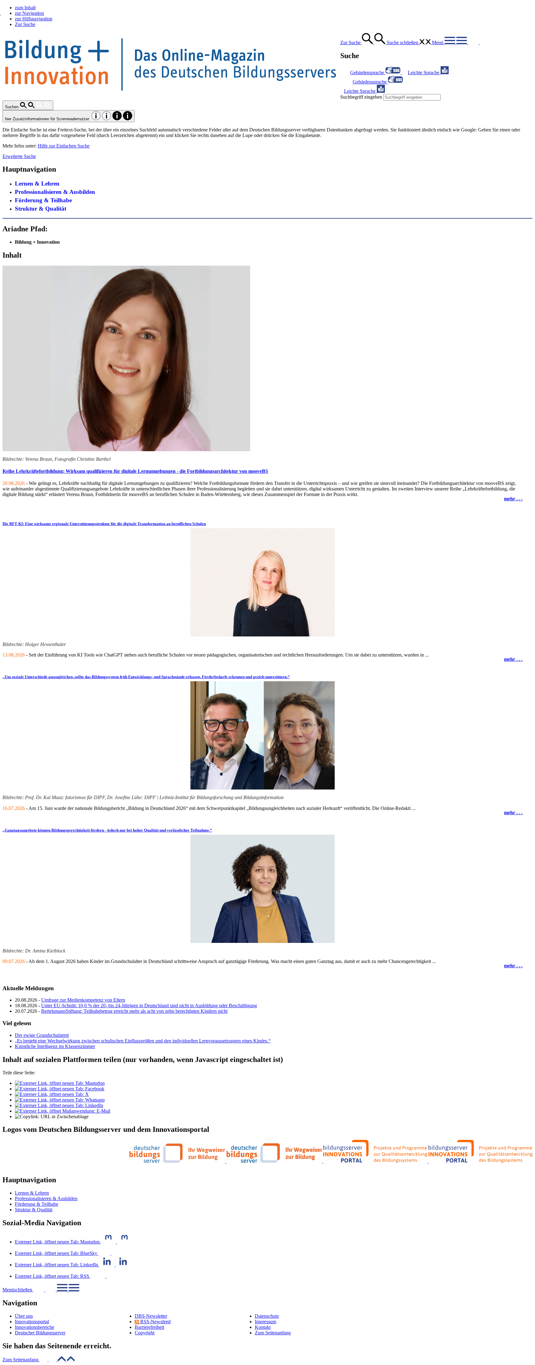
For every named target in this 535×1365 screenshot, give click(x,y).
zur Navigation (29, 13)
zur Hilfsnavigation (33, 18)
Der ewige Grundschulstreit (42, 1035)
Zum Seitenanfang (273, 1332)
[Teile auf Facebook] (59, 1088)
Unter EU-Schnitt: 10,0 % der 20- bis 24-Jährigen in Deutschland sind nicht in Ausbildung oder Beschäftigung (149, 1005)
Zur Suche (25, 24)
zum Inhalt (25, 7)
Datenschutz (267, 1316)
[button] (38, 1359)
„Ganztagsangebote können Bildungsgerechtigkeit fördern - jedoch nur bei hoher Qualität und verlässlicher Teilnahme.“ (107, 830)
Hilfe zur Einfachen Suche (63, 145)
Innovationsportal (32, 1321)
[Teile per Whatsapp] (60, 1099)
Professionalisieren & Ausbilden (55, 192)
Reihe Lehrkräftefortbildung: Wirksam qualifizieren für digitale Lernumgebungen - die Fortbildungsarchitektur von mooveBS (135, 471)
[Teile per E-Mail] (62, 1111)
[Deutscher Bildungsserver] (226, 1161)
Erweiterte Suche (19, 156)
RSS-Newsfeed (155, 1321)
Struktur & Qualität (40, 208)
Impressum (265, 1321)
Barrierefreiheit (149, 1327)
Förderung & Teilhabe (43, 200)
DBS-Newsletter (151, 1316)
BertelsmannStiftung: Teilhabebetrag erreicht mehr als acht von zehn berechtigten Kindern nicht (134, 1011)
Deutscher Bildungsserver (40, 1332)
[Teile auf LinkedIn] (59, 1105)
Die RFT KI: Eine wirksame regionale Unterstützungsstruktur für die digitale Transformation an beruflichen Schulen (104, 523)
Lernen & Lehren (37, 183)
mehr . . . (513, 498)
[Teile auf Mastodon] (60, 1083)
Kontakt (263, 1327)
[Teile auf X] (52, 1094)
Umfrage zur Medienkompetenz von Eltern (83, 1000)
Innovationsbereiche (34, 1327)
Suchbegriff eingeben (361, 97)
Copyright (144, 1332)
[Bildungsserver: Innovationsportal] (428, 1161)
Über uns (24, 1316)
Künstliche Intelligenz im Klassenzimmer (55, 1046)
